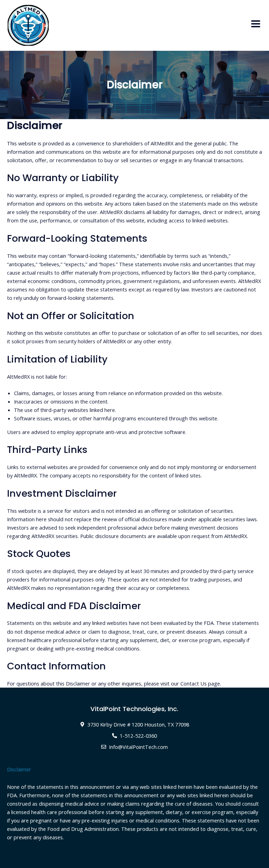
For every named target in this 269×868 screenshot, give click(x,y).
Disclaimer (19, 769)
